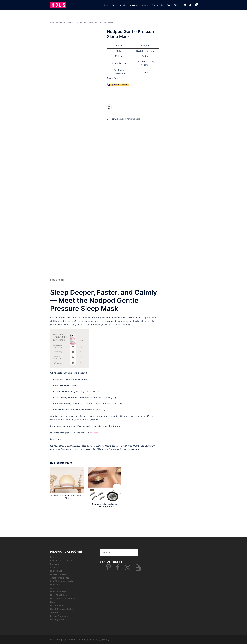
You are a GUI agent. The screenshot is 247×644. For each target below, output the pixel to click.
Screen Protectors (59, 616)
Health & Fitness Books (61, 609)
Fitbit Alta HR (56, 571)
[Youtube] (138, 569)
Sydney (105, 639)
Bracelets (54, 564)
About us (134, 5)
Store (114, 5)
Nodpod (116, 426)
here (137, 449)
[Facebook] (118, 569)
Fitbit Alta (55, 584)
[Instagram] (127, 569)
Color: (110, 78)
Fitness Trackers (58, 574)
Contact (145, 5)
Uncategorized (57, 619)
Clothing (54, 567)
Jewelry (54, 612)
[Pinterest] (108, 569)
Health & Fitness (58, 605)
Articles (123, 5)
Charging (54, 588)
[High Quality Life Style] (58, 5)
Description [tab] (57, 280)
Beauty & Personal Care (67, 23)
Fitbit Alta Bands (58, 591)
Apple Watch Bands (59, 577)
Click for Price (133, 97)
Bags (52, 557)
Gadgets (54, 602)
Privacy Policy (158, 5)
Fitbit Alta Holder (58, 595)
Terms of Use (173, 5)
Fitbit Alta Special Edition (62, 598)
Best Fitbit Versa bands (61, 581)
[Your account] (190, 5)
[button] (185, 5)
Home (106, 5)
